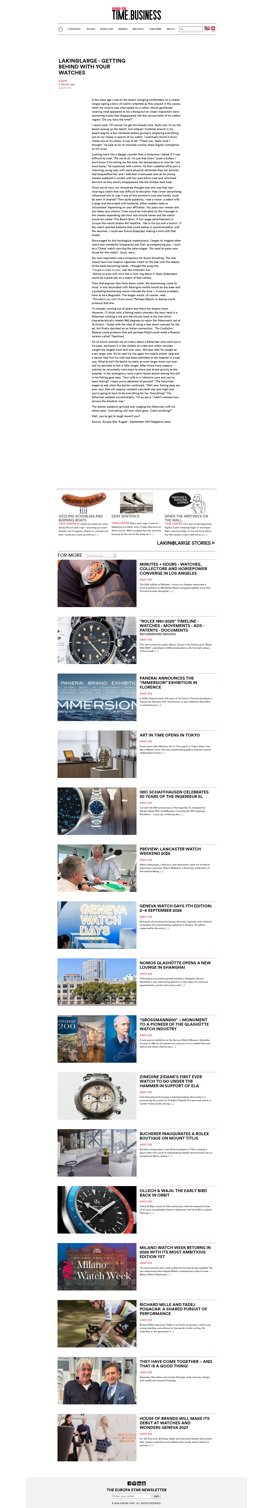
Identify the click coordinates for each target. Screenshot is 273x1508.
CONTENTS (74, 29)
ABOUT (171, 29)
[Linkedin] (139, 1483)
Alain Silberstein (166, 274)
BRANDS (123, 29)
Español (63, 81)
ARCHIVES (138, 29)
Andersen (139, 231)
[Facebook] (129, 1483)
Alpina (163, 299)
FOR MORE (70, 555)
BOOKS (91, 29)
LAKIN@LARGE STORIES (184, 543)
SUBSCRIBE (155, 29)
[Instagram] (134, 1483)
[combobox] (101, 555)
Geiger (122, 154)
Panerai (96, 332)
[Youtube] (144, 1483)
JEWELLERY (106, 29)
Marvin (149, 299)
